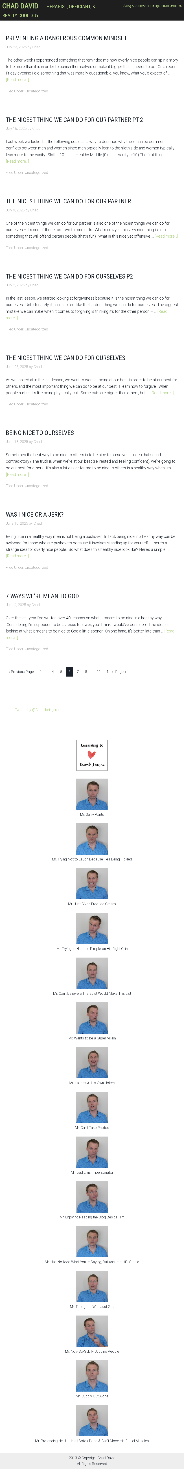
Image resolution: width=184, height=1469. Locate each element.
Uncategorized (36, 91)
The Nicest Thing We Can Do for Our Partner (68, 201)
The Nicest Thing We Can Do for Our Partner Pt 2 (74, 119)
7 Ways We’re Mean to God (42, 596)
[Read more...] (17, 79)
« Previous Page (21, 672)
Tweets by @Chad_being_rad (37, 710)
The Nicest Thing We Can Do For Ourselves (65, 358)
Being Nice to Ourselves (40, 432)
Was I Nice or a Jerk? (35, 514)
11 (99, 672)
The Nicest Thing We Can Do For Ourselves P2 (69, 276)
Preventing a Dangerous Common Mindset (66, 38)
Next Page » (116, 672)
